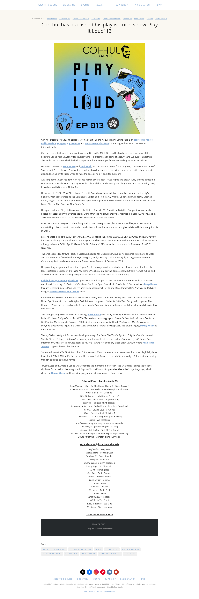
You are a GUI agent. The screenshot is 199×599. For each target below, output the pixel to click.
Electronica (52, 18)
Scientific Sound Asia (110, 554)
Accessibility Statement (106, 592)
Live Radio (95, 18)
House (99, 549)
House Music (64, 18)
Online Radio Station (111, 18)
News (159, 5)
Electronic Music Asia (80, 549)
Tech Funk (127, 18)
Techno (150, 18)
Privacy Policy (89, 592)
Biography (69, 5)
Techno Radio (161, 18)
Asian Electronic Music (54, 549)
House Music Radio (81, 18)
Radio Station (142, 5)
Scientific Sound (47, 5)
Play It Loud (71, 554)
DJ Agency (122, 5)
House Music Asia (130, 549)
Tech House (139, 18)
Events (85, 5)
